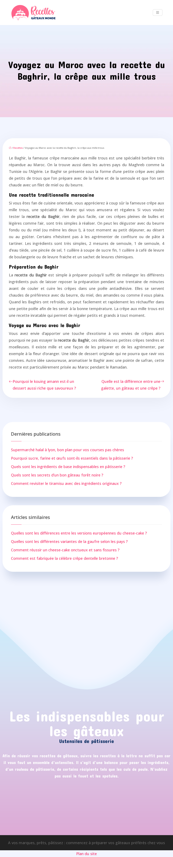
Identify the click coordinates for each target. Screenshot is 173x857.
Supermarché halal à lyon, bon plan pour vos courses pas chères (67, 449)
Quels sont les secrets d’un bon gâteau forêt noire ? (57, 475)
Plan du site (86, 853)
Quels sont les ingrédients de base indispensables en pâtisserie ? (68, 466)
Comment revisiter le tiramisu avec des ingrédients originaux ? (66, 483)
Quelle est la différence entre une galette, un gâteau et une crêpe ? (130, 385)
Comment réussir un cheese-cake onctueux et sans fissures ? (65, 549)
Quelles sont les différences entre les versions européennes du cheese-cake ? (79, 533)
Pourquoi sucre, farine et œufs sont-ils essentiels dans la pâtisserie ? (72, 458)
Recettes (18, 147)
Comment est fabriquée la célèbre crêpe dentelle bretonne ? (64, 558)
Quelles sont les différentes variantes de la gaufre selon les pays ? (69, 541)
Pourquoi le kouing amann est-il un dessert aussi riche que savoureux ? (44, 385)
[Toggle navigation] (157, 12)
